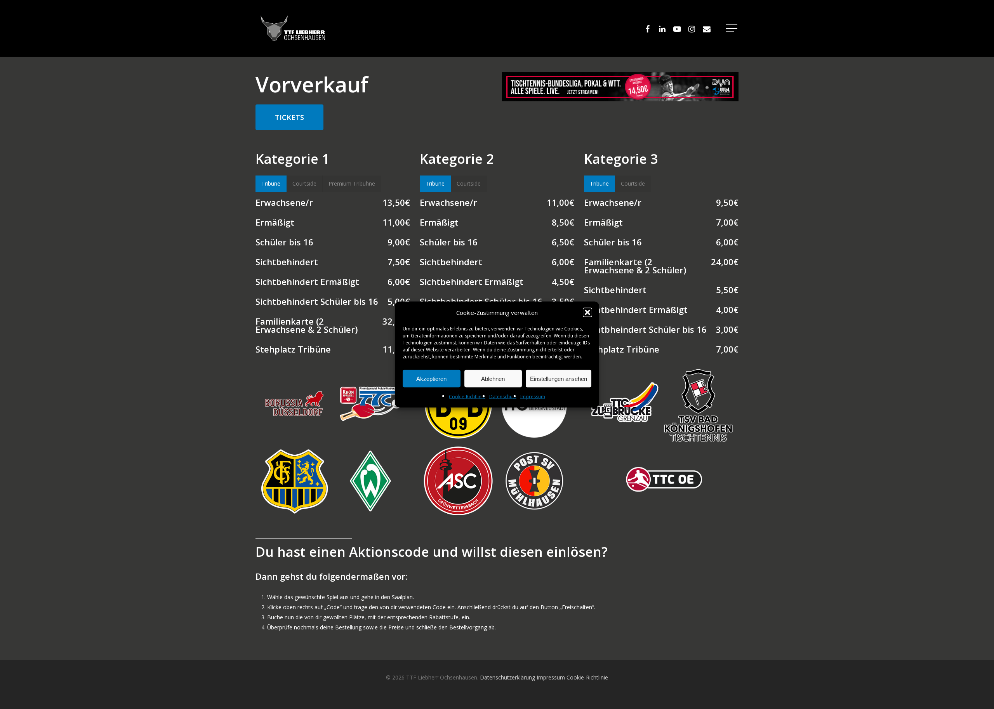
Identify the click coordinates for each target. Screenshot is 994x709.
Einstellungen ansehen (558, 378)
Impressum (532, 396)
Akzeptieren (431, 378)
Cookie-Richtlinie (467, 396)
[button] (587, 312)
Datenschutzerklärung (507, 677)
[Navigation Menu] (732, 28)
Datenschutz (502, 396)
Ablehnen (493, 378)
